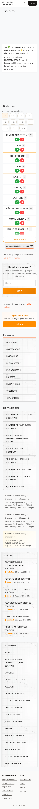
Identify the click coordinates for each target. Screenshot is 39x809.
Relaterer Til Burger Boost (19, 469)
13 (14, 128)
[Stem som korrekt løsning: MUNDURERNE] (17, 223)
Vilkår (22, 783)
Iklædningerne (13, 363)
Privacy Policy (25, 779)
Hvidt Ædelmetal (12, 749)
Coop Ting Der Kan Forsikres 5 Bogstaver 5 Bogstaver (17, 438)
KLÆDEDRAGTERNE (17, 135)
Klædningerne (13, 384)
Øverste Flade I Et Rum (15, 735)
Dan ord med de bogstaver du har (8, 785)
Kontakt (23, 791)
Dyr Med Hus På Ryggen (15, 742)
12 (5, 128)
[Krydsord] (7, 3)
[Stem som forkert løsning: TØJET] (22, 150)
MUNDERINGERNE (17, 229)
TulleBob (10, 572)
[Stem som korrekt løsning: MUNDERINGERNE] (17, 233)
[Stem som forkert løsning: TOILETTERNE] (22, 160)
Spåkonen (9, 673)
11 (30, 122)
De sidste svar (7, 790)
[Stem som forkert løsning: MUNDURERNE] (22, 223)
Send (19, 291)
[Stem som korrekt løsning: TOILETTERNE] (17, 160)
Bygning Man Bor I (13, 763)
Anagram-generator (9, 779)
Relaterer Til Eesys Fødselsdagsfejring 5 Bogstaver (15, 565)
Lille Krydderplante (14, 707)
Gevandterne (12, 398)
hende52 (10, 620)
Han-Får (8, 728)
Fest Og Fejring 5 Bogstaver (17, 579)
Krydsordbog (7, 794)
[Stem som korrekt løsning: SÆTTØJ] (17, 181)
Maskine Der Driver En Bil (16, 756)
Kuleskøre (9, 686)
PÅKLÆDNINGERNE (17, 208)
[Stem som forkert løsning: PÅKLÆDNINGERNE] (22, 212)
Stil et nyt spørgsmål (12, 258)
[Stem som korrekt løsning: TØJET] (17, 150)
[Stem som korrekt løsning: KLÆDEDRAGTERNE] (17, 139)
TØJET (18, 145)
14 (23, 128)
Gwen (8, 582)
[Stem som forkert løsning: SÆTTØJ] (22, 181)
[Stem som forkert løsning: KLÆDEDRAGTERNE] (22, 139)
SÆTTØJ (17, 176)
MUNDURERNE (17, 218)
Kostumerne (12, 356)
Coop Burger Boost (15, 486)
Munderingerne (13, 370)
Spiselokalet (10, 652)
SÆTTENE (17, 197)
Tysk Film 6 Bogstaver (15, 679)
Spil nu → (19, 324)
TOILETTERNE (17, 155)
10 (22, 122)
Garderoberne (13, 349)
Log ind (32, 3)
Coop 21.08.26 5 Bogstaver (17, 616)
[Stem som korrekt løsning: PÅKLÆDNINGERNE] (17, 212)
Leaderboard (7, 798)
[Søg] (24, 3)
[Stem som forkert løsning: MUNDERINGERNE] (22, 233)
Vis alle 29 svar (18, 239)
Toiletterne (11, 391)
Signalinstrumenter (14, 693)
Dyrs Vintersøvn (12, 714)
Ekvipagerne (12, 342)
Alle (5, 116)
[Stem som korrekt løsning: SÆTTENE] (17, 202)
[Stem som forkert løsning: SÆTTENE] (22, 202)
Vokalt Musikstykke (14, 721)
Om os (22, 787)
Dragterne (11, 377)
